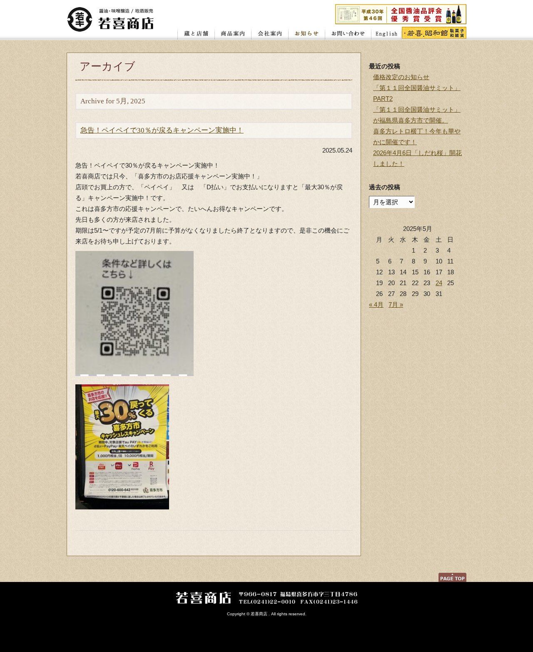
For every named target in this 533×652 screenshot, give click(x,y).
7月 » (396, 304)
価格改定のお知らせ (401, 76)
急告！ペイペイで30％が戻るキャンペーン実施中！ (162, 130)
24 (439, 282)
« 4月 (376, 304)
